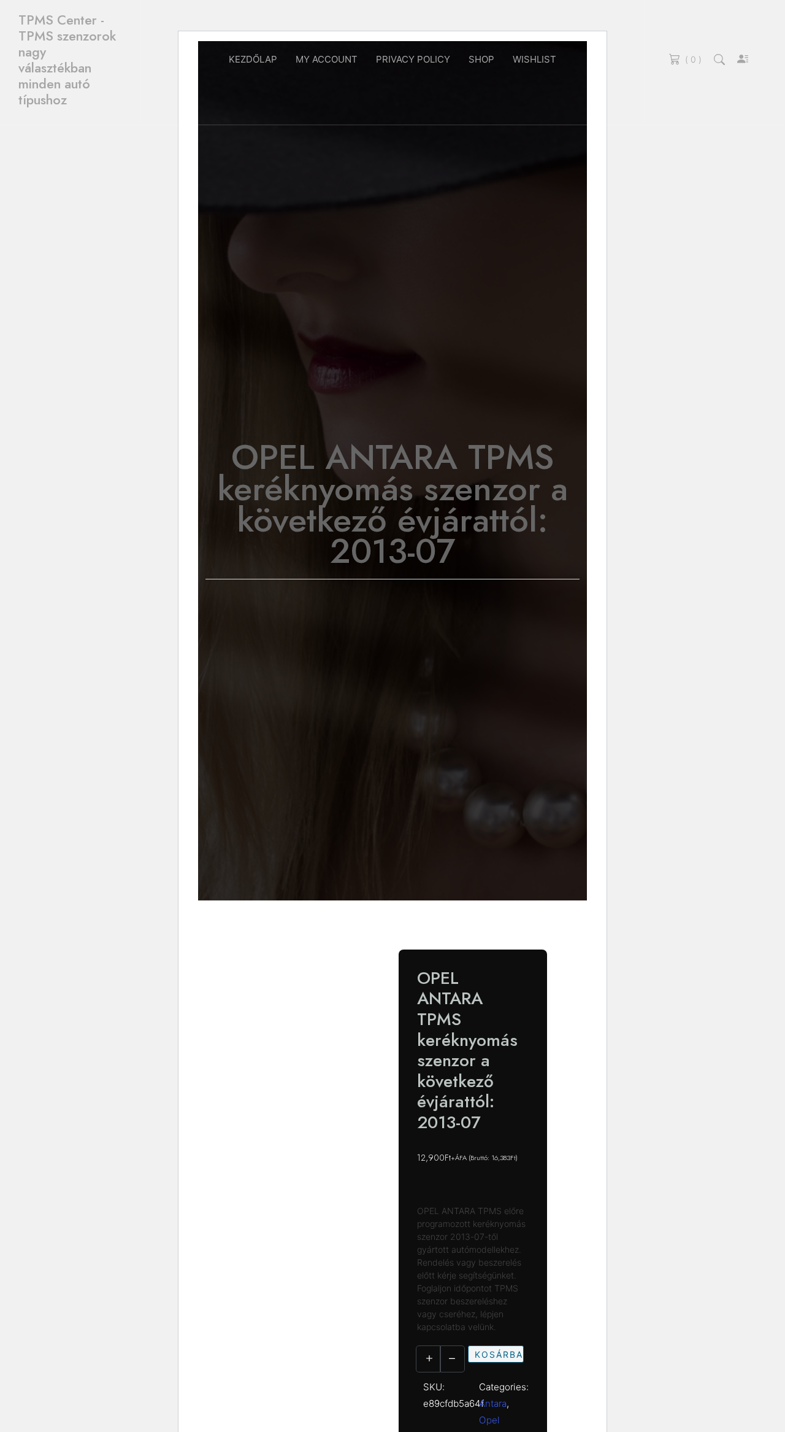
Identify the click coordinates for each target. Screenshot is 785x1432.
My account (327, 59)
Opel (489, 1420)
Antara (493, 1403)
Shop (481, 59)
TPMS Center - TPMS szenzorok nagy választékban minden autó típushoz (67, 59)
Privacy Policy (413, 59)
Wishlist (534, 59)
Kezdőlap (253, 59)
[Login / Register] (742, 60)
